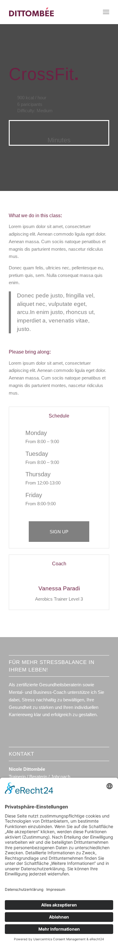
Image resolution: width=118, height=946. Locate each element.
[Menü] (106, 12)
